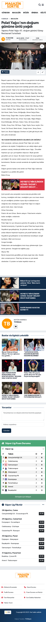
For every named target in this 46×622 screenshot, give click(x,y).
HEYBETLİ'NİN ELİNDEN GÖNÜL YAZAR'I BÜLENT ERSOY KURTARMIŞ (11, 397)
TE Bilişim (28, 619)
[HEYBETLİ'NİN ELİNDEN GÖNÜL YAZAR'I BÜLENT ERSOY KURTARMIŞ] (12, 388)
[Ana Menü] (43, 5)
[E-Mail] (15, 326)
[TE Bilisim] (7, 323)
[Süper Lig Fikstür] (43, 505)
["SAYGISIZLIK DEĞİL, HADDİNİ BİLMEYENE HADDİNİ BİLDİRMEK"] (34, 345)
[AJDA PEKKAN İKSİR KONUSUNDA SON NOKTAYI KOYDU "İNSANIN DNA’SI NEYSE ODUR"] (12, 365)
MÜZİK (26, 13)
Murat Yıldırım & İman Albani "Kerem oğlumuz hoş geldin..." (11, 354)
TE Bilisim (17, 322)
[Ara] (40, 5)
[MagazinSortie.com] (12, 5)
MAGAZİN (16, 13)
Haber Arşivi (8, 603)
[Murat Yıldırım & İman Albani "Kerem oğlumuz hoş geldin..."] (12, 345)
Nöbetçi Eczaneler (10, 587)
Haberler (4, 19)
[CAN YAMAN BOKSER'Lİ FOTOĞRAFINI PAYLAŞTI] (34, 388)
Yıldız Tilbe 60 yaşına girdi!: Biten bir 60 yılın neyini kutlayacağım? (32, 374)
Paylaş (6, 72)
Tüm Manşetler (9, 597)
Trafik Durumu (8, 592)
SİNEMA (34, 13)
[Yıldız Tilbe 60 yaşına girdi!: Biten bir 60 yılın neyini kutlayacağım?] (34, 365)
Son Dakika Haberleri (33, 597)
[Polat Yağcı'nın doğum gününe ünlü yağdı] (23, 55)
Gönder (6, 431)
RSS (8, 612)
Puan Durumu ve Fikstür (34, 592)
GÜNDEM (6, 13)
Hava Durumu (31, 587)
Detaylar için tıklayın (23, 497)
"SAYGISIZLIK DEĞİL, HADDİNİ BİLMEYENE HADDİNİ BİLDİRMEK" (31, 354)
